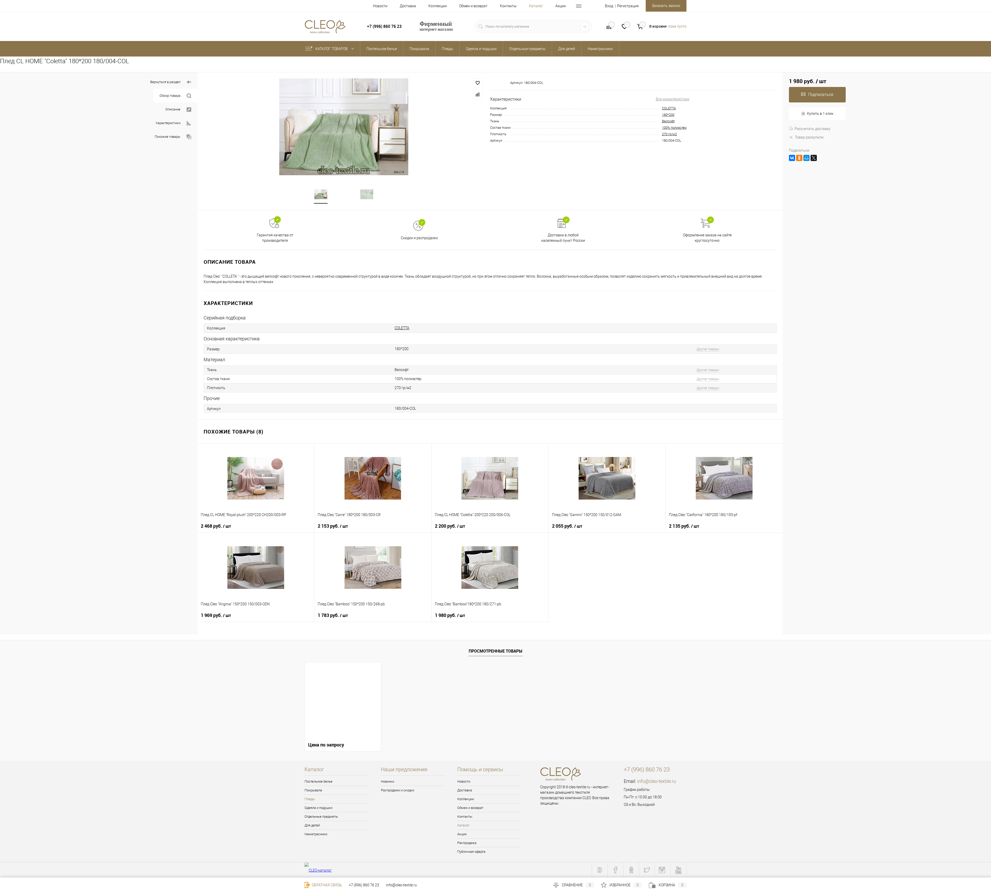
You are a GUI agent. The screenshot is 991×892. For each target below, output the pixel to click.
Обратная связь (326, 885)
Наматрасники (316, 834)
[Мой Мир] (806, 158)
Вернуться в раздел (165, 82)
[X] (814, 158)
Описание (172, 109)
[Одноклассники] (799, 158)
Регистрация (628, 6)
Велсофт (668, 121)
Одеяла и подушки (318, 808)
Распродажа (466, 843)
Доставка (408, 6)
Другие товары (708, 349)
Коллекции (437, 6)
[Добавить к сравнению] (477, 94)
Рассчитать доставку (812, 129)
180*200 (668, 115)
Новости (380, 6)
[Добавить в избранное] (477, 83)
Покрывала (313, 790)
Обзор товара (169, 96)
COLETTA (669, 108)
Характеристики (168, 123)
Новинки (387, 781)
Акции (560, 6)
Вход (609, 6)
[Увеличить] (344, 126)
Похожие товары (167, 137)
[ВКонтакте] (792, 158)
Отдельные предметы (321, 816)
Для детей (312, 825)
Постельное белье (318, 781)
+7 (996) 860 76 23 (364, 885)
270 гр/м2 (669, 134)
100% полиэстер (674, 128)
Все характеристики (672, 99)
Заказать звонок (666, 6)
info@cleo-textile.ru (656, 781)
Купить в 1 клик (820, 113)
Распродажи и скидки (397, 790)
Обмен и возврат (473, 6)
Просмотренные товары (495, 651)
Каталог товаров (331, 49)
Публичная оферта (471, 852)
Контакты (508, 6)
